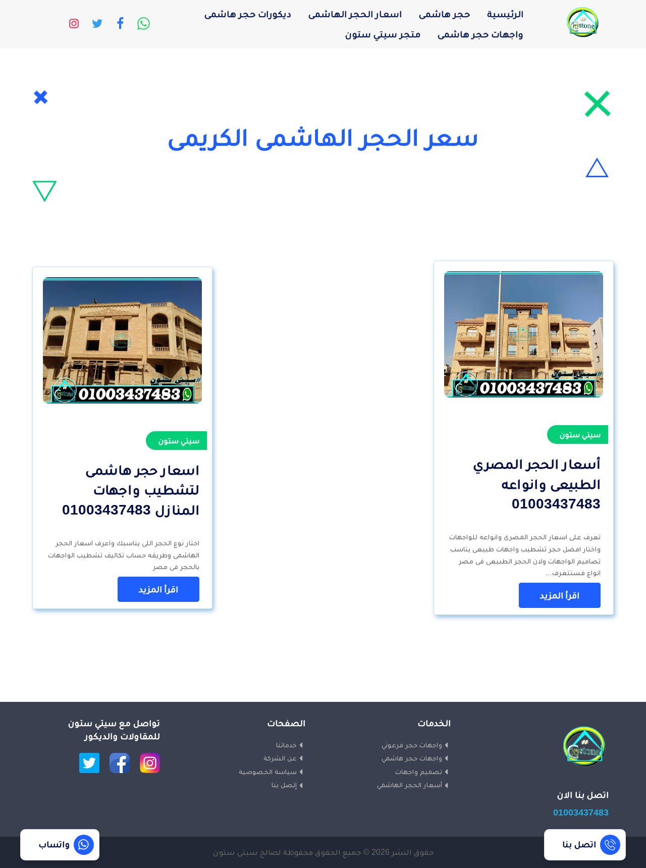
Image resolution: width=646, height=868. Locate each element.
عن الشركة (280, 758)
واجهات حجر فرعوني (412, 745)
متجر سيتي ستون (382, 34)
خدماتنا (286, 745)
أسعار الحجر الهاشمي (409, 785)
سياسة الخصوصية (268, 772)
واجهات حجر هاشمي (412, 758)
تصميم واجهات (418, 772)
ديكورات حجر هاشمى (247, 14)
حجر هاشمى (444, 14)
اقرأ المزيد (559, 595)
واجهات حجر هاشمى (480, 34)
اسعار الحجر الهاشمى (355, 14)
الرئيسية (505, 14)
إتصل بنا (284, 785)
